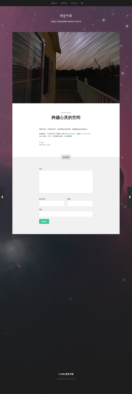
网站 (40, 209)
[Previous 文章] (2, 197)
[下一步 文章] (129, 197)
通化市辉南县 (70, 134)
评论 (40, 169)
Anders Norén (69, 379)
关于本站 (74, 3)
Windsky (42, 145)
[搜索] (82, 3)
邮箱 (69, 199)
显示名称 (42, 199)
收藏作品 (54, 3)
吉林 (48, 145)
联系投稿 (64, 3)
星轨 (42, 142)
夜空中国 (66, 15)
